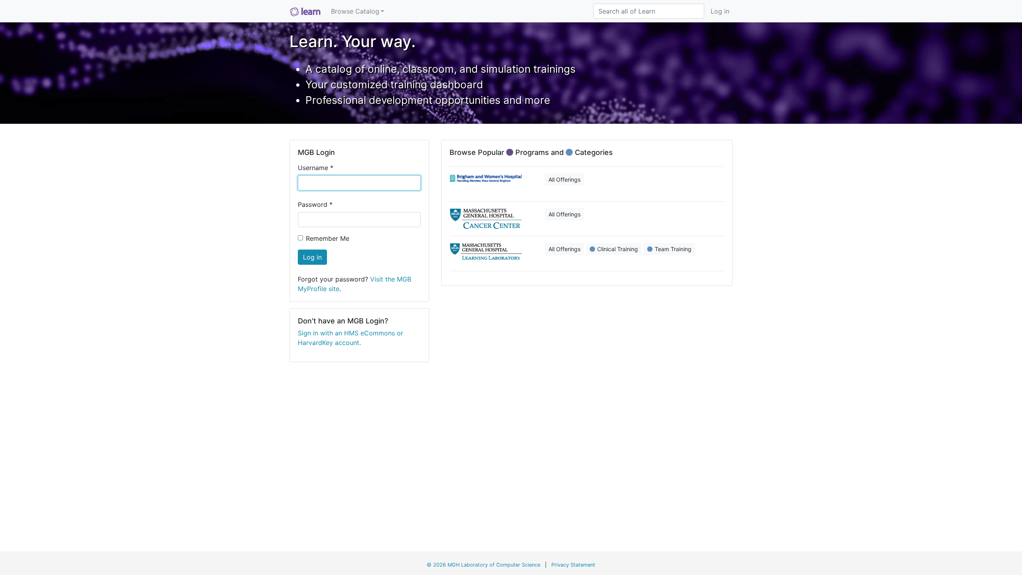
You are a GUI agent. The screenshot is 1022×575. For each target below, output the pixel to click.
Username (315, 168)
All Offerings (564, 179)
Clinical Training (617, 249)
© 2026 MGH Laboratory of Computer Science (483, 565)
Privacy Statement (573, 565)
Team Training (673, 249)
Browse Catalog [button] (355, 11)
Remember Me (327, 238)
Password (315, 204)
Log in (720, 11)
